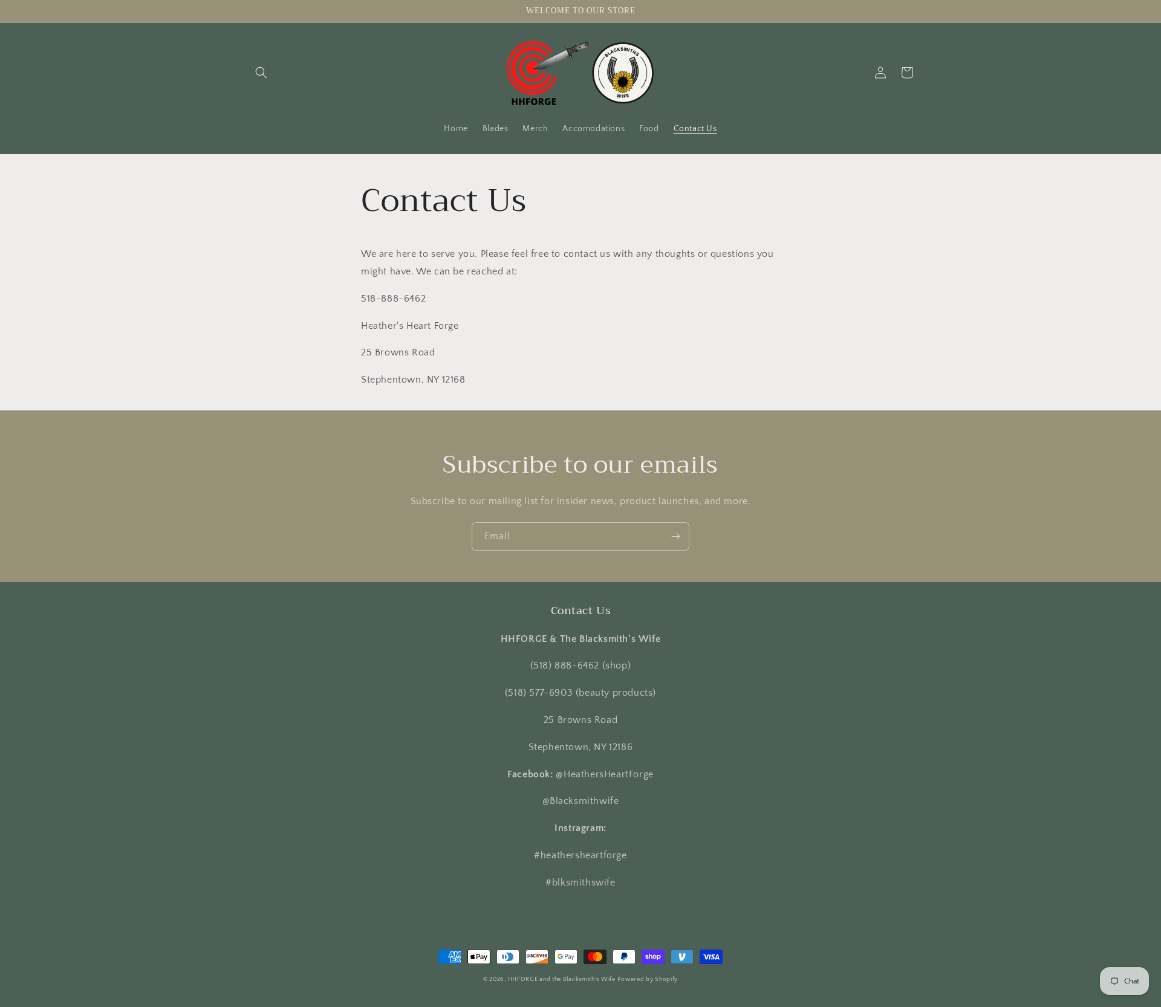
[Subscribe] (675, 536)
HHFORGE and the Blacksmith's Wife (562, 979)
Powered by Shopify (647, 979)
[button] (261, 72)
